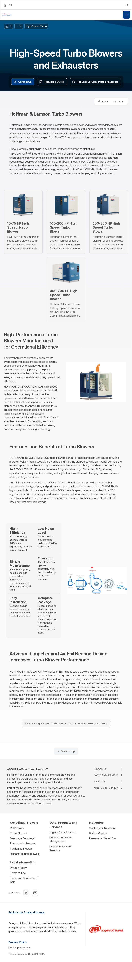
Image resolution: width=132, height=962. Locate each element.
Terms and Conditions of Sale (24, 880)
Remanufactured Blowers (25, 853)
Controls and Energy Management (61, 839)
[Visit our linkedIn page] (26, 893)
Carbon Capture (98, 833)
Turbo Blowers (18, 833)
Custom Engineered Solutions (60, 848)
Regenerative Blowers (23, 843)
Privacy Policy (18, 867)
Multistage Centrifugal (22, 838)
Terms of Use (18, 873)
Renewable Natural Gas (102, 838)
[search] (127, 5)
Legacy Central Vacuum (63, 832)
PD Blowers (17, 828)
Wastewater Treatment (102, 828)
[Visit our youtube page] (35, 893)
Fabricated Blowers (21, 848)
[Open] (126, 15)
